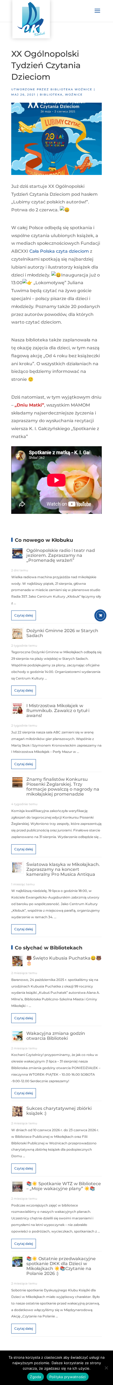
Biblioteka (51, 94)
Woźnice (74, 94)
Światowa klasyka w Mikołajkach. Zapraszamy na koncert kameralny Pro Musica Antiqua (63, 869)
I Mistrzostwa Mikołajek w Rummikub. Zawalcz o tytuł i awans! (57, 710)
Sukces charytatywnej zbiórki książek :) (59, 1111)
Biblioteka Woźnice (71, 89)
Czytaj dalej (23, 615)
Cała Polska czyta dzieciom (59, 251)
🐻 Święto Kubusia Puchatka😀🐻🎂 (63, 960)
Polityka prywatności (67, 1377)
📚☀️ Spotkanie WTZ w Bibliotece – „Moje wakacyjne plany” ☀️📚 (63, 1186)
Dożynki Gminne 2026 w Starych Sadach (62, 633)
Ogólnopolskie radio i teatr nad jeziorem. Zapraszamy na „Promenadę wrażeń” (60, 555)
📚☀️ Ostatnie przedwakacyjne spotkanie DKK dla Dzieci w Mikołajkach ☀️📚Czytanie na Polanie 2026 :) (61, 1266)
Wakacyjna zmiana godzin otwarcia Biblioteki (55, 1036)
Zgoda (35, 1377)
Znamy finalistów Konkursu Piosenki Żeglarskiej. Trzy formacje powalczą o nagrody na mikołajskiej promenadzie (62, 787)
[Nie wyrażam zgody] (106, 1367)
